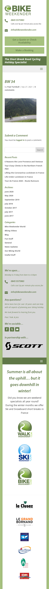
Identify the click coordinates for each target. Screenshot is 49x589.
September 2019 (12, 199)
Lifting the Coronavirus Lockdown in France (24, 172)
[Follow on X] (12, 329)
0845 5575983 (17, 281)
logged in (20, 140)
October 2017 (11, 208)
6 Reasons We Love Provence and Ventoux (24, 161)
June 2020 (9, 191)
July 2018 (9, 203)
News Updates (11, 246)
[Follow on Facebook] (7, 329)
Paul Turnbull (13, 87)
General (8, 242)
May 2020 (9, 195)
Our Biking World (12, 251)
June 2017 (9, 216)
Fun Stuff (9, 238)
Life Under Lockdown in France (19, 177)
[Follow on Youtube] (17, 329)
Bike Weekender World (15, 226)
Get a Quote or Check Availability (24, 41)
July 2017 (9, 212)
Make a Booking (24, 50)
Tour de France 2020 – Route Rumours (22, 181)
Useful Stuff (10, 255)
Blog (7, 234)
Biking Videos (11, 230)
